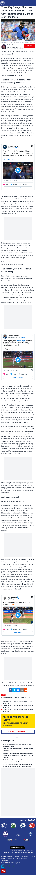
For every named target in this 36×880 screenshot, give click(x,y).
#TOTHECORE (9, 160)
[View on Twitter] (32, 147)
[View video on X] (18, 170)
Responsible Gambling (27, 852)
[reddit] (25, 690)
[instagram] (31, 820)
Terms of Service (16, 852)
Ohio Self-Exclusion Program (10, 863)
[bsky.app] (18, 690)
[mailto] (22, 690)
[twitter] (14, 690)
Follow (17, 148)
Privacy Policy (7, 852)
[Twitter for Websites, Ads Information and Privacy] (31, 180)
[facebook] (10, 690)
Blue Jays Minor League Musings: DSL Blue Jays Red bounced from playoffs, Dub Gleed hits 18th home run (18, 755)
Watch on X (27, 164)
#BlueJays (21, 341)
